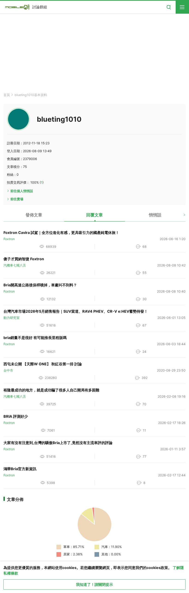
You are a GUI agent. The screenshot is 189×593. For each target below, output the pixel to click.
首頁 (6, 95)
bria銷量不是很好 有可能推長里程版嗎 (35, 337)
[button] (180, 216)
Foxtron (9, 239)
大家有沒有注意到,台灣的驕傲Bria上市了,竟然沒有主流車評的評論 (57, 442)
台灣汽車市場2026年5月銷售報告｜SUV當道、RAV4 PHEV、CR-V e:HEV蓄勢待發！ (75, 311)
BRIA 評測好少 (15, 416)
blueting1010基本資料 (31, 95)
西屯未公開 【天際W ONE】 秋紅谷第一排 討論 (42, 364)
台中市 (8, 370)
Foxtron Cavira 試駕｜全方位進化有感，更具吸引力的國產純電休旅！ (61, 232)
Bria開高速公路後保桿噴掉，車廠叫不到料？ (40, 285)
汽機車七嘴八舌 (14, 265)
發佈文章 (34, 214)
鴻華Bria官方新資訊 (19, 468)
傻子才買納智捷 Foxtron (23, 259)
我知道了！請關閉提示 (94, 584)
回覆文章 (94, 214)
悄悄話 (155, 214)
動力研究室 (11, 318)
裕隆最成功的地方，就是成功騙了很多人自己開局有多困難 (51, 390)
